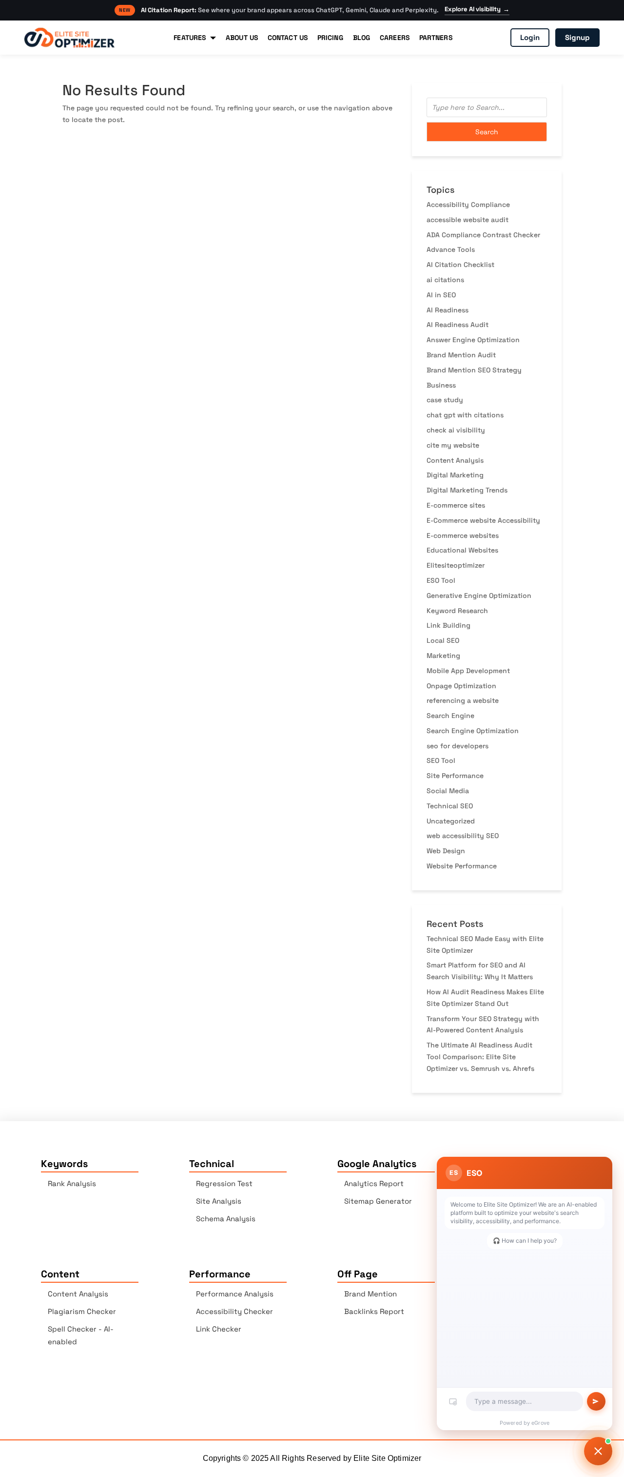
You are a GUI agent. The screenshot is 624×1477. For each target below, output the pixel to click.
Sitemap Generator (378, 1201)
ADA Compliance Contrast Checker (483, 234)
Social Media (448, 790)
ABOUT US (242, 37)
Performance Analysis (234, 1293)
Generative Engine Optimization (479, 595)
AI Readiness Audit (457, 324)
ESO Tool (441, 580)
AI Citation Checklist (460, 264)
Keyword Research (457, 610)
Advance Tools (451, 249)
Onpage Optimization (461, 685)
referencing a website (463, 700)
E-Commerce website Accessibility (483, 520)
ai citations (445, 279)
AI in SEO (441, 294)
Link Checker (218, 1328)
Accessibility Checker (234, 1311)
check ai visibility (456, 430)
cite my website (453, 445)
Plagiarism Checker (82, 1311)
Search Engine (450, 715)
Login (530, 37)
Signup (577, 37)
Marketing (443, 655)
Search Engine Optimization (473, 730)
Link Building (448, 625)
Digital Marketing (455, 475)
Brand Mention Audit (461, 354)
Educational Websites (462, 550)
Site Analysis (218, 1201)
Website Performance (462, 866)
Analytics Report (374, 1183)
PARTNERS (435, 37)
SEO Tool (441, 760)
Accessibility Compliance (468, 204)
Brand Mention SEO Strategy (474, 370)
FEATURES (190, 37)
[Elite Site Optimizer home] (69, 37)
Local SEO (443, 640)
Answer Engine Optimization (473, 339)
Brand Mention (370, 1293)
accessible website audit (467, 219)
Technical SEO (450, 805)
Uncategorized (451, 821)
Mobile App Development (468, 670)
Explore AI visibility (477, 9)
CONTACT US (288, 37)
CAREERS (395, 37)
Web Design (446, 850)
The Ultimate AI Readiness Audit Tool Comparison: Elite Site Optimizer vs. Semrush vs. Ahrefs (480, 1057)
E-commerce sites (456, 505)
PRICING (330, 37)
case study (445, 399)
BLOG (361, 37)
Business (441, 385)
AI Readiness (447, 310)
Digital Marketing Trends (467, 490)
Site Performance (455, 775)
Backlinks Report (374, 1311)
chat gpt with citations (465, 414)
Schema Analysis (225, 1218)
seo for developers (457, 745)
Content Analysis (455, 460)
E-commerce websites (463, 535)
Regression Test (224, 1183)
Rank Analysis (72, 1183)
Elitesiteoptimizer (456, 565)
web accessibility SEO (463, 835)
